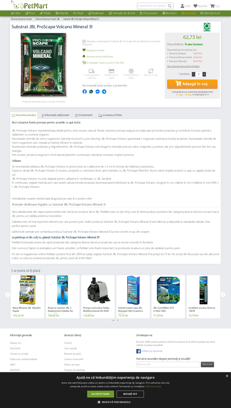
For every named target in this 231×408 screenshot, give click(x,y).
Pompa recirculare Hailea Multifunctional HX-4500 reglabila (96, 311)
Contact (68, 343)
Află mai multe (153, 386)
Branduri (171, 13)
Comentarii (85, 115)
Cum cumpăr (70, 348)
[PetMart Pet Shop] (29, 4)
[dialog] (115, 390)
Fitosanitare (150, 13)
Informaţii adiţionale (56, 115)
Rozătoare (97, 13)
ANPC (13, 364)
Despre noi (15, 343)
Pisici (32, 13)
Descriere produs (26, 115)
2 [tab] (117, 320)
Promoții (190, 13)
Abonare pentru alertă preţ (99, 56)
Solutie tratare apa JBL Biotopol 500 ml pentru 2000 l (130, 311)
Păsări (47, 13)
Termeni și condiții (19, 354)
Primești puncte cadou (131, 76)
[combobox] (155, 6)
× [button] (227, 376)
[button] (115, 402)
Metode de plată (72, 354)
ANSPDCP (15, 370)
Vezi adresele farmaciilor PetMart (183, 66)
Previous (8, 294)
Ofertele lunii (212, 13)
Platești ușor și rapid (111, 76)
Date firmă (15, 348)
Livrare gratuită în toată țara (92, 76)
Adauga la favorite (95, 50)
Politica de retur (72, 364)
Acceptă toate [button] (100, 394)
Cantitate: (184, 74)
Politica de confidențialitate (23, 359)
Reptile (64, 13)
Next (223, 294)
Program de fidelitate (74, 370)
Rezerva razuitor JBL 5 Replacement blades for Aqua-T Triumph (60, 311)
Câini (18, 13)
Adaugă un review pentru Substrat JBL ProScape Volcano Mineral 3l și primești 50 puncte (121, 43)
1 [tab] (113, 320)
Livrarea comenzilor (73, 359)
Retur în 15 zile (151, 75)
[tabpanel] (27, 296)
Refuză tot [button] (130, 394)
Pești (80, 13)
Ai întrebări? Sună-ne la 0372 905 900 (105, 63)
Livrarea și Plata (112, 115)
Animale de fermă (124, 13)
